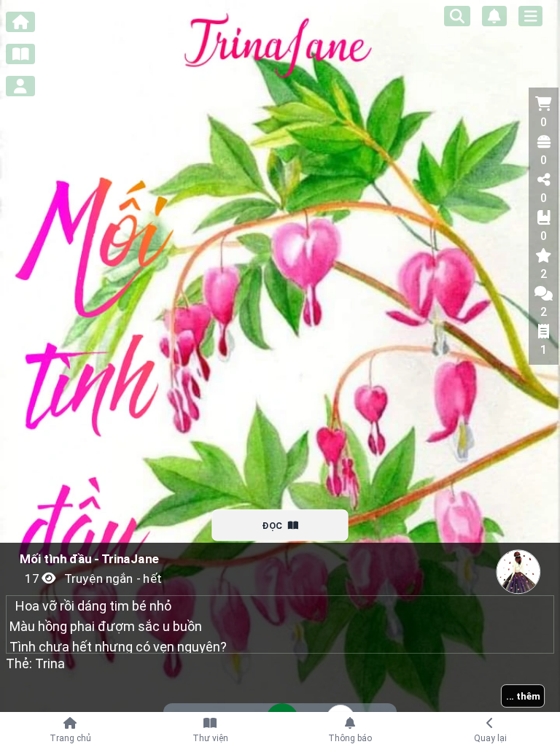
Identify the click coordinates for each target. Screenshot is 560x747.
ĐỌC (272, 525)
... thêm (523, 696)
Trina (50, 663)
